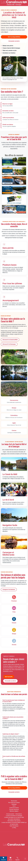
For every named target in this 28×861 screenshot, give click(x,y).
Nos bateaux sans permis (14, 820)
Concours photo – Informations (14, 814)
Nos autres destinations (14, 819)
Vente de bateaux (14, 826)
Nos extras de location (14, 802)
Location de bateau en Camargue (14, 815)
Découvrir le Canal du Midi (10, 339)
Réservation (14, 801)
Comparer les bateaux (9, 589)
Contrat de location (14, 807)
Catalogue (14, 804)
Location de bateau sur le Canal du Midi (14, 817)
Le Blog (14, 827)
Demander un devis (14, 41)
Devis (14, 806)
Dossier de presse (14, 809)
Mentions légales (14, 811)
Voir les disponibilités (14, 37)
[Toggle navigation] (25, 858)
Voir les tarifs (8, 676)
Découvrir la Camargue (9, 344)
